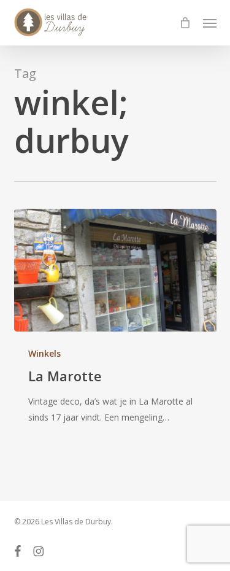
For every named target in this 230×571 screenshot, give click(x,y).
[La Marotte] (115, 270)
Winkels (44, 353)
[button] (210, 23)
